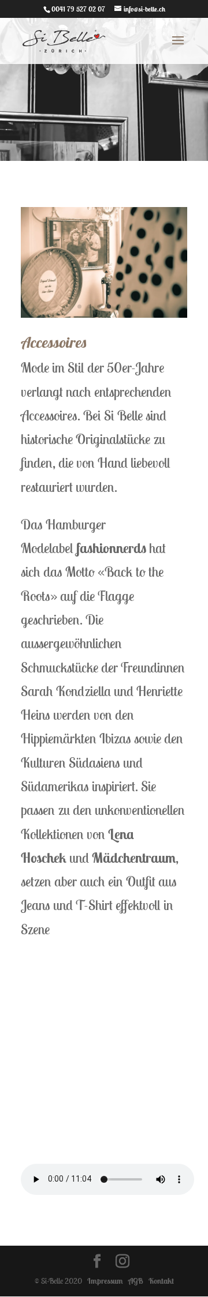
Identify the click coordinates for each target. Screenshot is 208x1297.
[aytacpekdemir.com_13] (104, 315)
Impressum (103, 1281)
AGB (134, 1281)
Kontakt (159, 1281)
